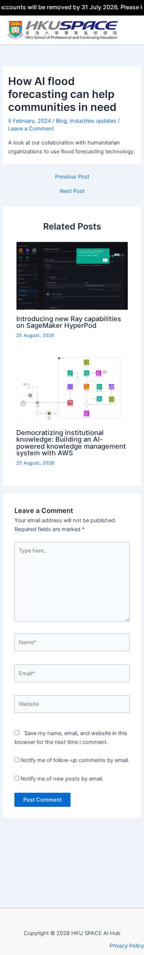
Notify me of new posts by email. (62, 778)
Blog (61, 121)
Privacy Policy (127, 945)
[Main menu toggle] (132, 30)
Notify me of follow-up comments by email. (75, 760)
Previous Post (72, 177)
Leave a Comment (31, 128)
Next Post (72, 191)
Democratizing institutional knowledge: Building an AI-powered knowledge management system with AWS (71, 442)
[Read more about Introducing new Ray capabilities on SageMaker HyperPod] (71, 275)
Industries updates (93, 121)
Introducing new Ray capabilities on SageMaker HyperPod (68, 322)
